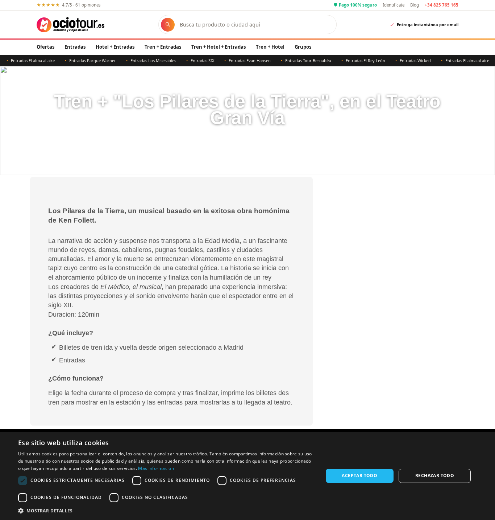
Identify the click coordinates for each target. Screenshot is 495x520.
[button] (166, 510)
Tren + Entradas (163, 47)
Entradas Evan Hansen (244, 60)
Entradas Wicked (409, 60)
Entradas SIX (196, 60)
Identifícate (393, 5)
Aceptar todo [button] (359, 475)
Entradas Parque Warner (86, 60)
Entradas (75, 47)
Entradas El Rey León (359, 60)
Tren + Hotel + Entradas (218, 47)
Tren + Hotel (270, 47)
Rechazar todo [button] (434, 475)
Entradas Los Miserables (147, 60)
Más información (156, 468)
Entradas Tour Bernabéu (302, 60)
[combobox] (254, 24)
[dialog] (247, 476)
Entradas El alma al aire (27, 60)
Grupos (303, 47)
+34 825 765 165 (441, 5)
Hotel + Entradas (115, 47)
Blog (414, 5)
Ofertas (45, 47)
